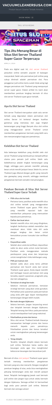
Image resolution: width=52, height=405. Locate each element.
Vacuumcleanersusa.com (27, 5)
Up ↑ (43, 400)
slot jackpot (24, 358)
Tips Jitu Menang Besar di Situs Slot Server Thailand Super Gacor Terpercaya (23, 55)
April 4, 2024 (9, 63)
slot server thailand (38, 69)
